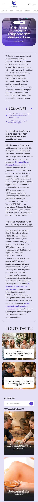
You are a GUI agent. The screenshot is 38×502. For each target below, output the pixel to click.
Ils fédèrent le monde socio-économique (17, 286)
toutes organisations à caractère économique (17, 306)
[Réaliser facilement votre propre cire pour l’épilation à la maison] (19, 479)
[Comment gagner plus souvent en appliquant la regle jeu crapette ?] (19, 375)
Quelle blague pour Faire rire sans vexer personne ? (19, 354)
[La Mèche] (14, 4)
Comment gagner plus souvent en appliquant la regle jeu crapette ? (19, 383)
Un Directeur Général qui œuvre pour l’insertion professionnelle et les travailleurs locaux (19, 115)
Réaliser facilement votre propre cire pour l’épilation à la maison (19, 493)
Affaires (19, 23)
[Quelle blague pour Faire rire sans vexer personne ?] (19, 346)
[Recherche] (29, 4)
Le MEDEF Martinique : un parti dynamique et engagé (17, 122)
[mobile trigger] (3, 4)
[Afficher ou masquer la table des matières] (29, 109)
